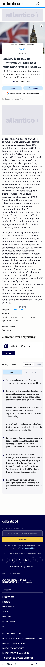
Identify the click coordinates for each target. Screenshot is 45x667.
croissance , (34, 317)
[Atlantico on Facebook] (19, 560)
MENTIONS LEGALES (15, 634)
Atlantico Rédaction (23, 81)
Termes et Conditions (27, 548)
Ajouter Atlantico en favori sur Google (24, 93)
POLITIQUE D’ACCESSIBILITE (13, 648)
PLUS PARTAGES (32, 372)
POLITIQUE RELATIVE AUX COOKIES (15, 653)
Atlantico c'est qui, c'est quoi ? (15, 580)
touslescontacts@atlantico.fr (22, 567)
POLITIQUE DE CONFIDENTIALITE (14, 643)
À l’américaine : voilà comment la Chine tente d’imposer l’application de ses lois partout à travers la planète (24, 427)
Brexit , (5, 317)
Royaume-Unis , (17, 317)
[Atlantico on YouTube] (40, 560)
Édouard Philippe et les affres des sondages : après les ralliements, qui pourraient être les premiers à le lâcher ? (23, 484)
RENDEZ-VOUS (8, 607)
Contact (29, 582)
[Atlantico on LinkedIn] (26, 560)
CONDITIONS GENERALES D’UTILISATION (17, 658)
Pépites (22, 45)
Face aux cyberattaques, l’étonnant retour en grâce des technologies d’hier (23, 381)
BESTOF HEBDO (8, 621)
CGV (4, 634)
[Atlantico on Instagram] (33, 560)
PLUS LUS (12, 372)
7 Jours (38, 364)
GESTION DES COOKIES (34, 638)
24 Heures (29, 364)
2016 (16, 320)
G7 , (27, 317)
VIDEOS (5, 612)
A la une (14, 45)
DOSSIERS (6, 602)
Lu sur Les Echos (18, 309)
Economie (30, 45)
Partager (13, 88)
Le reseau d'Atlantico (10, 582)
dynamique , (8, 320)
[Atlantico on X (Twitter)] (12, 560)
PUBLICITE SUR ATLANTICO (12, 638)
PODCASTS (6, 616)
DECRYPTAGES (8, 597)
